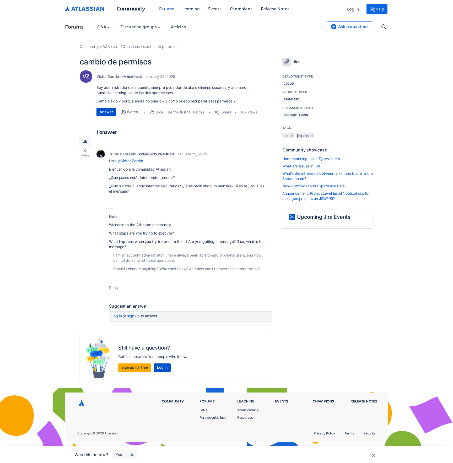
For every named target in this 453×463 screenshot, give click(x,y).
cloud (288, 135)
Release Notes (275, 8)
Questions (131, 46)
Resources (245, 418)
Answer (106, 112)
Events (215, 8)
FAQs (203, 410)
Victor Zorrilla (107, 76)
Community (131, 8)
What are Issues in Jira (301, 166)
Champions (241, 8)
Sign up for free (134, 367)
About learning (247, 410)
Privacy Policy (324, 433)
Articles (178, 26)
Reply (114, 287)
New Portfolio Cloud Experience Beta (313, 186)
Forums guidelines (212, 418)
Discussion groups (139, 26)
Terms (349, 433)
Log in (353, 9)
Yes (119, 454)
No (132, 454)
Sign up (377, 9)
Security (369, 433)
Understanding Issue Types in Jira (311, 158)
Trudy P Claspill (122, 154)
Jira (116, 46)
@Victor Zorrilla (130, 161)
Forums (166, 8)
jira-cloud (305, 135)
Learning (191, 8)
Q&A (102, 26)
